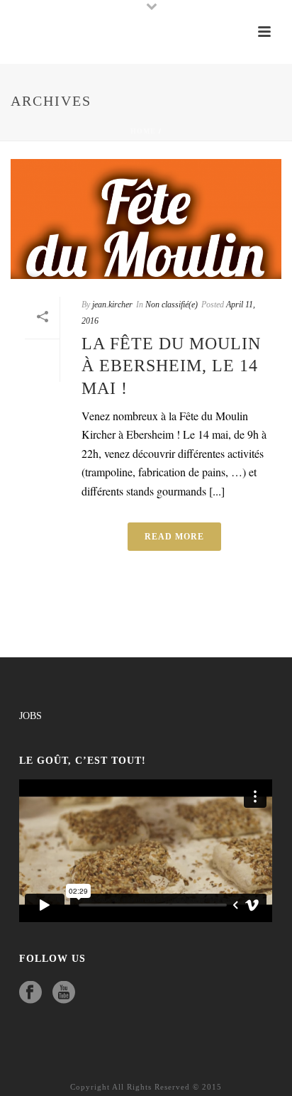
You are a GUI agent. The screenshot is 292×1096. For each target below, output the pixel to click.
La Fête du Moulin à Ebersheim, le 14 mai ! (171, 365)
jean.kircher (112, 304)
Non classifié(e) (171, 304)
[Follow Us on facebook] (30, 993)
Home (143, 131)
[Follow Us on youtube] (63, 993)
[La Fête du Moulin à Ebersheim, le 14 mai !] (146, 219)
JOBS (30, 716)
